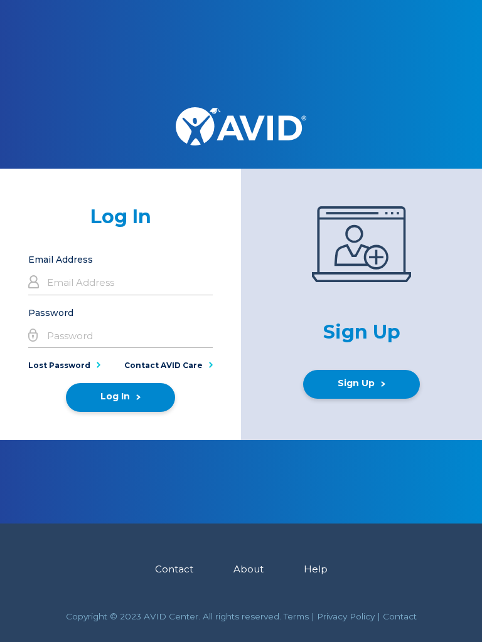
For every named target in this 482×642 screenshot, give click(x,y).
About (248, 569)
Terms (296, 616)
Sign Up (356, 383)
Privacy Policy (346, 616)
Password (50, 312)
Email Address (60, 259)
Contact (174, 569)
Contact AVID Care (163, 365)
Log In (115, 396)
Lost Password (59, 365)
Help (316, 569)
